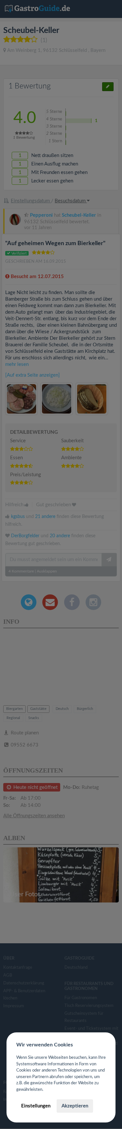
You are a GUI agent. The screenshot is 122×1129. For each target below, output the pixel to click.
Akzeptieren (74, 1106)
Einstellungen (35, 1106)
